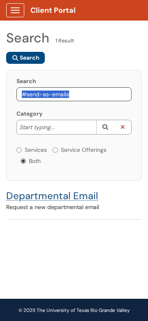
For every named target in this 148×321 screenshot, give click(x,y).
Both (35, 161)
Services (36, 150)
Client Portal (53, 10)
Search (26, 81)
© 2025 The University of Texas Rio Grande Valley (74, 310)
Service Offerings (83, 150)
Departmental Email (52, 195)
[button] (105, 127)
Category (29, 113)
